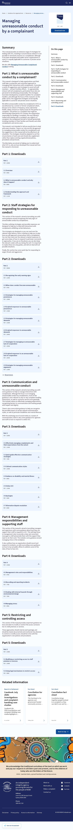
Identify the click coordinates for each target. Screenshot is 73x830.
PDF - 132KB (7, 323)
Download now (60, 30)
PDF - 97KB (6, 288)
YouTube (66, 789)
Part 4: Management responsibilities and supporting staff (58, 91)
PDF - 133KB (7, 447)
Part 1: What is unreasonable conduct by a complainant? (59, 60)
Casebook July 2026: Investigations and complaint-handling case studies (11, 699)
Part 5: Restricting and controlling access (58, 102)
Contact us (47, 792)
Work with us (47, 786)
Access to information (28, 813)
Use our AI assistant (13, 826)
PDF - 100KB (7, 663)
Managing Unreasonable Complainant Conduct (19, 66)
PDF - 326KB (7, 436)
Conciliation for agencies (35, 693)
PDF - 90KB (6, 673)
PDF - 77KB (6, 585)
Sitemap (39, 813)
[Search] (67, 3)
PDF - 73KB (6, 596)
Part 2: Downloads (57, 76)
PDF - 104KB (7, 652)
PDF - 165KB (7, 358)
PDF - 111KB (7, 196)
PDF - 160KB (7, 163)
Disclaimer (5, 813)
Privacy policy (15, 813)
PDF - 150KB (7, 565)
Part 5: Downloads (57, 106)
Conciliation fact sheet (59, 693)
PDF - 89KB (6, 606)
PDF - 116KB (7, 369)
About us (46, 783)
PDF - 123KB (7, 278)
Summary (54, 54)
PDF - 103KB (7, 469)
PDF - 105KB (7, 346)
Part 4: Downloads (57, 97)
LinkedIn (67, 786)
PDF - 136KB (7, 299)
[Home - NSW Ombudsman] (6, 2)
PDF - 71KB (6, 459)
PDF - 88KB (6, 173)
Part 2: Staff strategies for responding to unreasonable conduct (59, 71)
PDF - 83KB (6, 508)
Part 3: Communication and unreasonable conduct (60, 81)
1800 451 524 (19, 803)
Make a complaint (49, 789)
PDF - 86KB (6, 184)
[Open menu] (70, 3)
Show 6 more (9, 375)
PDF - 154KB (7, 311)
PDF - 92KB (6, 498)
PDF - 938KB (7, 268)
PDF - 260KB (7, 334)
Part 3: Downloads (57, 86)
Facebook (67, 783)
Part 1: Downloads (57, 65)
